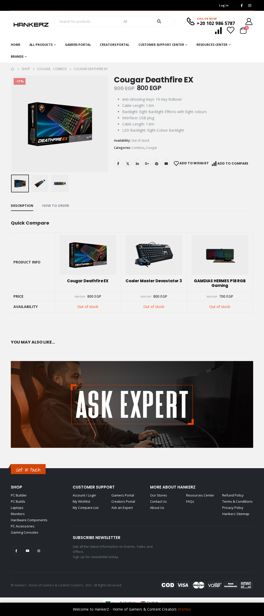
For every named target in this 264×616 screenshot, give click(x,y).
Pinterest (156, 163)
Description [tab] (22, 205)
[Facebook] (241, 5)
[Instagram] (249, 5)
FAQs (190, 501)
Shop (16, 487)
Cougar (151, 148)
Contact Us (158, 501)
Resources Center (211, 44)
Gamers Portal (78, 44)
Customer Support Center (161, 44)
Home (15, 44)
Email (166, 163)
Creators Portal (114, 44)
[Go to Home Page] (12, 69)
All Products (41, 44)
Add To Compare (232, 163)
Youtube (27, 550)
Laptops (17, 507)
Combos (138, 148)
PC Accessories (23, 526)
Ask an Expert (122, 507)
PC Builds (18, 501)
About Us (157, 507)
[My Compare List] (218, 30)
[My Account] (249, 21)
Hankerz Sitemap (235, 513)
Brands (17, 56)
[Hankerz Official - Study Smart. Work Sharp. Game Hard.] (31, 25)
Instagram (39, 550)
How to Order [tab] (55, 205)
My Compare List (85, 507)
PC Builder (19, 495)
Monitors (18, 513)
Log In (223, 5)
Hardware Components (29, 520)
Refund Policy (233, 495)
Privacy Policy (232, 507)
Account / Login (84, 495)
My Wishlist (81, 501)
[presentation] (12, 124)
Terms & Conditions (237, 501)
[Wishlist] (230, 30)
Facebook (118, 163)
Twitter (127, 163)
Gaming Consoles (24, 532)
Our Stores (158, 495)
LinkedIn (137, 163)
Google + (147, 163)
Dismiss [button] (184, 609)
